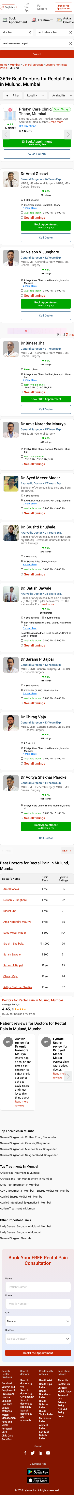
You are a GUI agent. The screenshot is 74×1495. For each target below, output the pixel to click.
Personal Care (7, 1430)
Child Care (7, 1435)
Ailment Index (43, 1427)
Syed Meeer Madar (14, 932)
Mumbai (15, 64)
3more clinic (30, 380)
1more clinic (30, 208)
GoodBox (7, 1439)
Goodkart (7, 1383)
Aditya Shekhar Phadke (17, 987)
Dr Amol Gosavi (34, 173)
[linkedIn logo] (40, 1454)
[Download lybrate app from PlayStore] (38, 1474)
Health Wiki (45, 1380)
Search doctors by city (26, 1383)
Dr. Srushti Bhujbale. (38, 527)
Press (61, 1416)
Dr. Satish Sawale (36, 588)
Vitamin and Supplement (8, 1388)
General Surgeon (32, 64)
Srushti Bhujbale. (13, 943)
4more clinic (30, 753)
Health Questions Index (45, 1394)
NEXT (65, 850)
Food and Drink (7, 1423)
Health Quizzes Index (43, 1404)
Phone (8, 1295)
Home (3, 64)
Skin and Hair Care (7, 1402)
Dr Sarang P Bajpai (37, 659)
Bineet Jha (9, 910)
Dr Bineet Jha (33, 343)
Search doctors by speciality (26, 1403)
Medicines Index (45, 1420)
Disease (9, 1330)
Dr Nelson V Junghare (40, 252)
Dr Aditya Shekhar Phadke (44, 777)
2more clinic (30, 286)
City (7, 1312)
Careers (62, 1387)
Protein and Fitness (8, 1395)
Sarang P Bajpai (13, 965)
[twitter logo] (32, 1454)
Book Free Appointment (63, 7)
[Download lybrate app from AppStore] (38, 1482)
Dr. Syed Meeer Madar (40, 477)
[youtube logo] (48, 1454)
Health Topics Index (46, 1413)
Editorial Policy (62, 1411)
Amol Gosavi (11, 889)
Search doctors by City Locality (27, 1393)
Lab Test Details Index (44, 1435)
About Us (63, 1380)
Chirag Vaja (10, 976)
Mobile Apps (65, 1391)
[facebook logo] (25, 1454)
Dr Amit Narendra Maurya (43, 423)
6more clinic (30, 564)
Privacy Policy (62, 1404)
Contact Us (64, 1383)
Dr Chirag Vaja (33, 717)
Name (8, 1278)
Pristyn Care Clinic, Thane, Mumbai (35, 111)
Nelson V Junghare (15, 899)
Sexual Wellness (7, 1409)
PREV (8, 850)
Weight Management (9, 1416)
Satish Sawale (12, 954)
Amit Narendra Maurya (17, 921)
